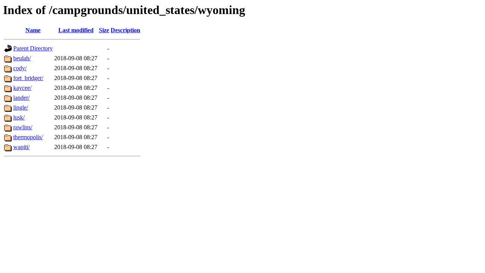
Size (104, 30)
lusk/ (19, 117)
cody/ (20, 68)
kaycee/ (22, 88)
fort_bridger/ (28, 78)
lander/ (21, 97)
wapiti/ (21, 147)
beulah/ (22, 58)
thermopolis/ (28, 137)
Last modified (76, 30)
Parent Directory (33, 48)
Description (125, 30)
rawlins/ (22, 127)
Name (33, 30)
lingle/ (20, 107)
